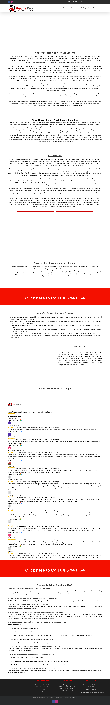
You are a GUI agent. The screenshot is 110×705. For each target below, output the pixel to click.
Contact (41, 333)
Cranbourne (39, 58)
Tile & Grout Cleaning (67, 692)
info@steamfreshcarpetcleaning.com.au (90, 2)
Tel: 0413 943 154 (71, 2)
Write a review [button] (13, 418)
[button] (101, 8)
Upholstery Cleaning (67, 690)
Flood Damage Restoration (67, 685)
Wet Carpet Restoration (67, 688)
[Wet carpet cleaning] (79, 219)
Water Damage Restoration (67, 686)
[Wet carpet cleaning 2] (30, 219)
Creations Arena (75, 697)
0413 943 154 (72, 298)
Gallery (43, 689)
